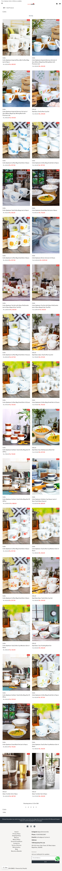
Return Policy (16, 839)
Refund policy (16, 847)
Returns (16, 837)
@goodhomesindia (43, 832)
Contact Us (16, 843)
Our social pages (38, 820)
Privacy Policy (16, 833)
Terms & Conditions (16, 841)
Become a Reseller (16, 851)
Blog (16, 849)
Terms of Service (16, 845)
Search (16, 832)
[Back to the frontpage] (4, 7)
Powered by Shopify (21, 868)
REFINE (31, 16)
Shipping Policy (16, 835)
